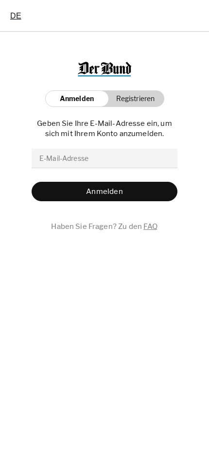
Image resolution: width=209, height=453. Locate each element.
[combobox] (15, 15)
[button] (133, 98)
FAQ (150, 226)
